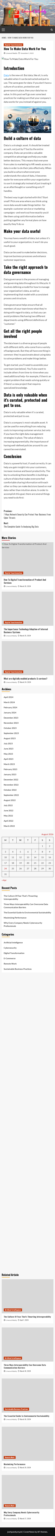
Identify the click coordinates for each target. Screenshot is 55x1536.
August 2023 (10, 738)
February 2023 (10, 769)
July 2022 (8, 805)
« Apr (4, 880)
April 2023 (8, 759)
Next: (21, 525)
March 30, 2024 (25, 1371)
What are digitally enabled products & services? (25, 678)
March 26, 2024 (25, 586)
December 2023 (11, 718)
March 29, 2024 (25, 1467)
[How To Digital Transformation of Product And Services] (27, 559)
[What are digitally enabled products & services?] (27, 658)
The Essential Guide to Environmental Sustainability (27, 912)
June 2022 (8, 810)
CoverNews (28, 1531)
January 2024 (10, 712)
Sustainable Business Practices (18, 969)
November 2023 (11, 723)
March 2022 (9, 826)
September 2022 (11, 795)
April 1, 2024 (24, 1320)
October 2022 (10, 790)
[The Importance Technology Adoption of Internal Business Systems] (27, 609)
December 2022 (11, 779)
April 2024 (8, 697)
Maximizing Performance (15, 917)
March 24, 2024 (25, 682)
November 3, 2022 (27, 53)
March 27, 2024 (25, 1518)
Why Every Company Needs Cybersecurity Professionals (23, 924)
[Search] (51, 29)
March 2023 (9, 764)
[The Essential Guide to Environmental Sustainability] (27, 1395)
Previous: (27, 514)
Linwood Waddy (11, 53)
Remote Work (10, 963)
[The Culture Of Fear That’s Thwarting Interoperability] (27, 1296)
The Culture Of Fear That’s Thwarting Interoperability (21, 897)
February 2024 (10, 707)
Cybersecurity (10, 948)
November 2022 (11, 785)
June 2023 (8, 748)
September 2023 (11, 733)
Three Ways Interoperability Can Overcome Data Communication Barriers (26, 906)
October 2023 (10, 728)
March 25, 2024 (25, 635)
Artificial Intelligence (13, 942)
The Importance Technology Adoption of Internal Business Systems (26, 631)
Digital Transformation (13, 45)
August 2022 (10, 800)
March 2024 (9, 702)
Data (6, 75)
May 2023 (8, 754)
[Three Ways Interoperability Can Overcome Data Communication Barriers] (27, 1344)
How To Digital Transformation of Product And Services (25, 581)
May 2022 (8, 815)
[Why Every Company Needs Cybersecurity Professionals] (27, 1492)
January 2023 (10, 774)
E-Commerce (9, 958)
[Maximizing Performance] (27, 1444)
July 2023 (8, 743)
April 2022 (8, 821)
